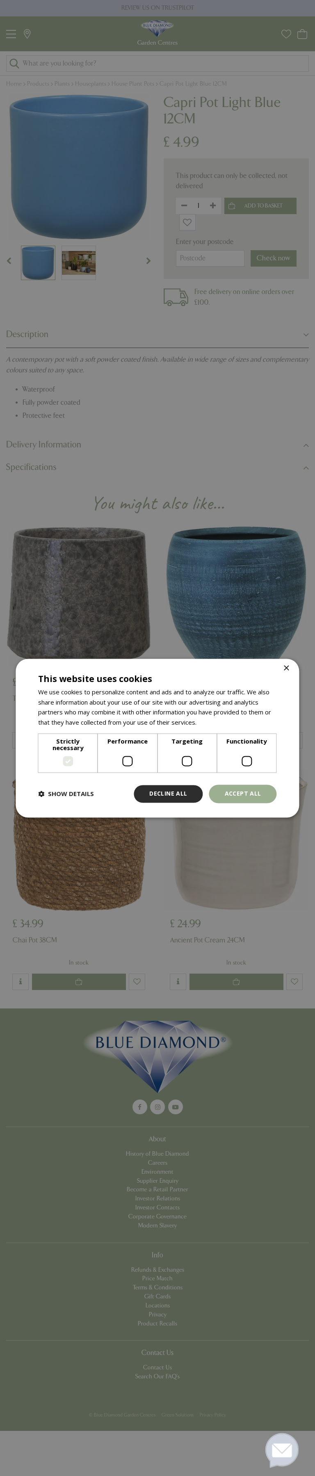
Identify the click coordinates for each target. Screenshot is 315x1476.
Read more (214, 723)
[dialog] (157, 738)
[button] (66, 793)
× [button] (286, 668)
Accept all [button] (243, 793)
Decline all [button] (168, 793)
